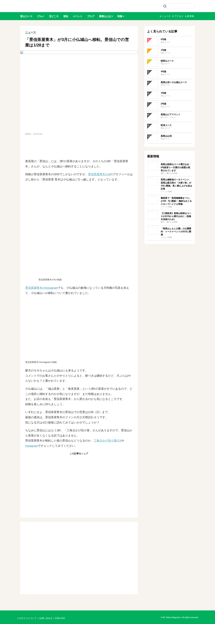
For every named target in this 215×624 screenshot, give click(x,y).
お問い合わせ (45, 618)
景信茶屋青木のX (99, 174)
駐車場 (190, 16)
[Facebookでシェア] (71, 460)
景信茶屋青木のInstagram (41, 287)
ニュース (166, 16)
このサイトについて (26, 618)
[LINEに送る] (87, 460)
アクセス (179, 16)
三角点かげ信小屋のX (107, 440)
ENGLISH (60, 618)
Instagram (31, 445)
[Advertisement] (79, 147)
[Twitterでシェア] (79, 460)
